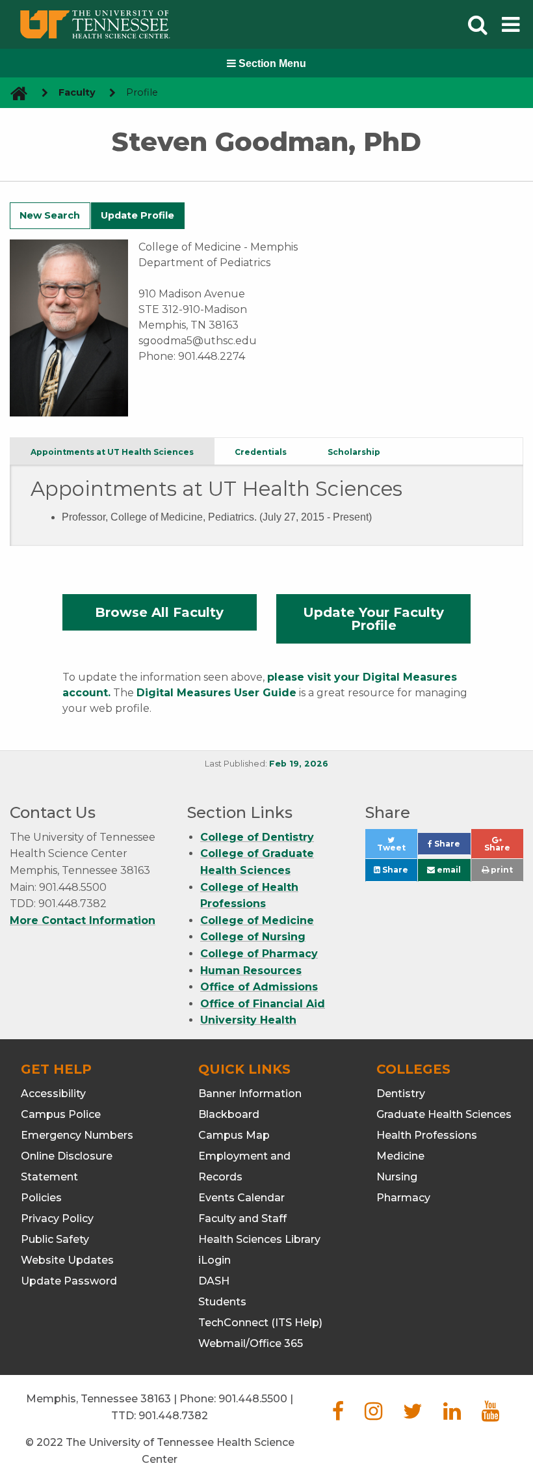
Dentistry (400, 1093)
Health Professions (426, 1135)
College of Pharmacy (259, 953)
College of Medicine (257, 920)
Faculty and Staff (242, 1218)
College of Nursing (253, 937)
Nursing (396, 1177)
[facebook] (338, 1415)
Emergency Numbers (77, 1135)
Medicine (400, 1156)
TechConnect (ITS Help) (260, 1322)
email (448, 870)
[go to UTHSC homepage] (14, 93)
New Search (50, 215)
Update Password (69, 1281)
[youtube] (490, 1415)
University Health (248, 1020)
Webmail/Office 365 (250, 1343)
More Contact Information (82, 920)
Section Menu (271, 63)
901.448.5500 (252, 1399)
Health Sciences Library (259, 1239)
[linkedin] (452, 1415)
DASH (213, 1281)
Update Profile (137, 215)
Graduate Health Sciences (444, 1114)
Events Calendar (241, 1197)
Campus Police (61, 1114)
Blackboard (228, 1114)
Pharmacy (403, 1197)
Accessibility (53, 1093)
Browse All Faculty (159, 612)
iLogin (214, 1260)
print (501, 870)
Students (222, 1302)
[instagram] (373, 1415)
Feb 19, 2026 (298, 764)
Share (451, 847)
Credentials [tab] (261, 452)
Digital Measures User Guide (216, 693)
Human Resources (251, 970)
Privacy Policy (57, 1218)
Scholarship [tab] (354, 452)
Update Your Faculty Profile (373, 619)
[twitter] (413, 1415)
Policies (41, 1197)
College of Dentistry (257, 837)
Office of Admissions (259, 987)
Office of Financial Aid (262, 1004)
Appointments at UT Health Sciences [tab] (112, 452)
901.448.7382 (173, 1415)
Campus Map (234, 1135)
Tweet (397, 851)
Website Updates (67, 1260)
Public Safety (55, 1239)
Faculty (77, 92)
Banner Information (250, 1093)
